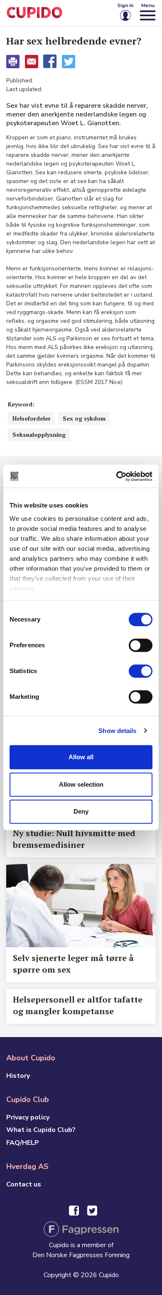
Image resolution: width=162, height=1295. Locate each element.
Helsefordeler (31, 418)
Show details (117, 730)
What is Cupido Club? (41, 1129)
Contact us (23, 1184)
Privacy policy (27, 1117)
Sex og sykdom (84, 418)
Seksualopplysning (39, 434)
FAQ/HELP (22, 1142)
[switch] (140, 645)
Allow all (81, 756)
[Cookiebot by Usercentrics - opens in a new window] (116, 476)
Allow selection (81, 784)
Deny (81, 811)
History (18, 1075)
